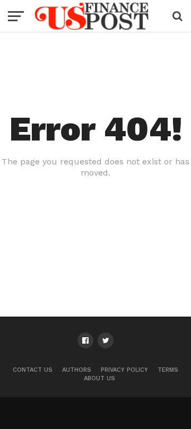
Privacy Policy (124, 369)
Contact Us (33, 369)
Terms (168, 369)
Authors (76, 369)
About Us (99, 378)
